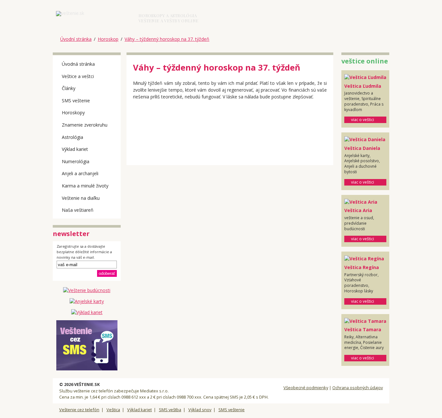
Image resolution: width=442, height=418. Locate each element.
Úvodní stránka (76, 39)
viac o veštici (362, 119)
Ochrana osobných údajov (357, 387)
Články (68, 88)
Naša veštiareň (78, 210)
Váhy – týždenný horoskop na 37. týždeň (167, 39)
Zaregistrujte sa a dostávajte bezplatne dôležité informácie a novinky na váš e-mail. (84, 252)
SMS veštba (170, 409)
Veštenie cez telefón (79, 409)
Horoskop (108, 39)
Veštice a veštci (78, 76)
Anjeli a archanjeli (80, 173)
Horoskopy (73, 112)
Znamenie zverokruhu (84, 125)
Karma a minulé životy (85, 186)
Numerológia (75, 161)
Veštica (113, 409)
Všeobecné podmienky (305, 387)
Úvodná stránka (78, 64)
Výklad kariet (75, 149)
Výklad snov (199, 409)
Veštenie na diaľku (81, 198)
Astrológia (72, 137)
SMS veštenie (76, 100)
